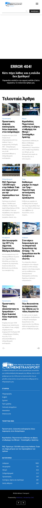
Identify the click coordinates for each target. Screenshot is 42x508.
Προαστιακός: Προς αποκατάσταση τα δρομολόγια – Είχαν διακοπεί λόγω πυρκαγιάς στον (10, 311)
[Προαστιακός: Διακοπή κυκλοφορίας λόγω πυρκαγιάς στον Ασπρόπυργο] (11, 109)
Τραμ (23, 179)
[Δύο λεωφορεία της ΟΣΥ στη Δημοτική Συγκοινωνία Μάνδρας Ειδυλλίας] (11, 228)
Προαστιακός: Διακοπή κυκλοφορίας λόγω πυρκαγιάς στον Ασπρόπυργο (10, 126)
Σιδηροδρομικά (7, 179)
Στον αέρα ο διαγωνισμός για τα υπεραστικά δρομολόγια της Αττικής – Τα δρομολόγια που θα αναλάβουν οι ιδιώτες (31, 249)
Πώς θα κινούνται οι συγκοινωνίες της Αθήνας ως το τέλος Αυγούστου (30, 307)
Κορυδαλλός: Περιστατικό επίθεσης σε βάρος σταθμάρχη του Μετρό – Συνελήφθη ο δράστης (31, 129)
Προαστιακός (6, 119)
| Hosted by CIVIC (28, 497)
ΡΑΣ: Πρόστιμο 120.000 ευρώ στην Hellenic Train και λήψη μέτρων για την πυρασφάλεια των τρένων (10, 190)
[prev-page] (3, 348)
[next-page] (38, 348)
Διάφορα (25, 237)
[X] (23, 503)
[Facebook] (18, 503)
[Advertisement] (21, 37)
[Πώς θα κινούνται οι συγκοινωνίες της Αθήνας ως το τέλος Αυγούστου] (31, 291)
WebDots (19, 497)
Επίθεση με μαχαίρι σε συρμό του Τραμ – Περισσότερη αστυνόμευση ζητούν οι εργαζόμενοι (30, 190)
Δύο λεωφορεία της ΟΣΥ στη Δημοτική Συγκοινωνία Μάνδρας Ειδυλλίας (11, 245)
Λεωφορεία (6, 237)
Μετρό (24, 119)
